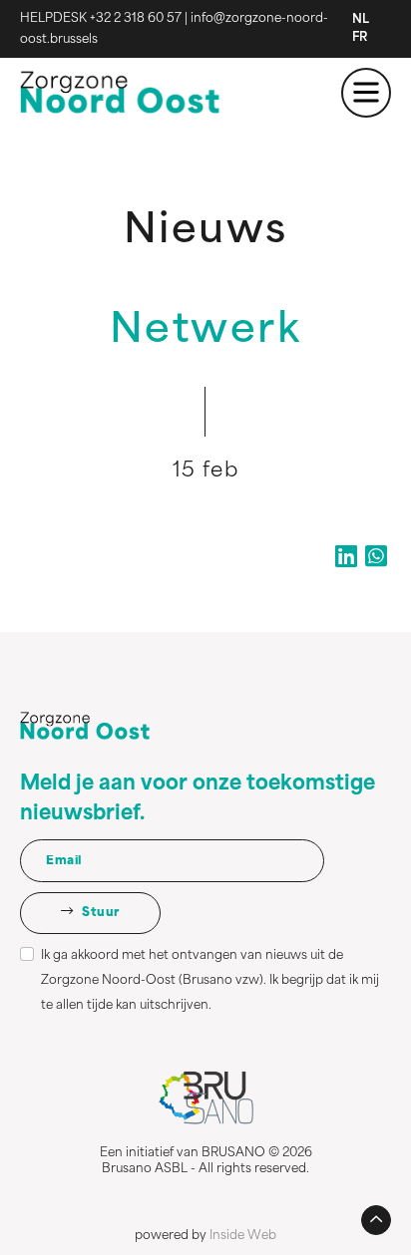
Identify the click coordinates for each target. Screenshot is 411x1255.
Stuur (100, 913)
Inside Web (242, 1236)
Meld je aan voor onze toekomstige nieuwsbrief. (197, 799)
